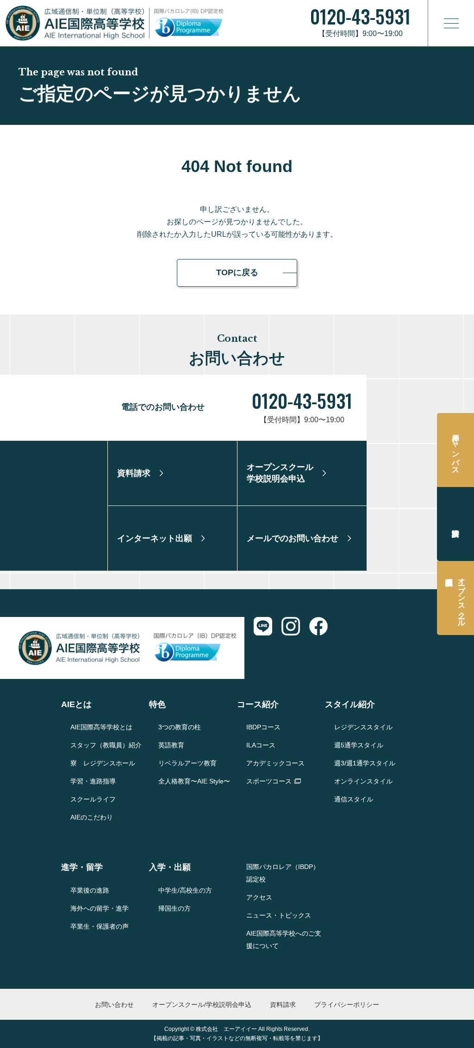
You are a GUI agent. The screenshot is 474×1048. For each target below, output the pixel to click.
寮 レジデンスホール (102, 763)
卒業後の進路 (89, 890)
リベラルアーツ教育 (187, 763)
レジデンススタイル (363, 727)
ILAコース (260, 745)
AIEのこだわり (91, 817)
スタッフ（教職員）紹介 (106, 745)
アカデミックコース (275, 763)
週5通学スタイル (358, 745)
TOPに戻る (237, 272)
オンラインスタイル (363, 781)
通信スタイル (353, 799)
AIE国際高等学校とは (101, 727)
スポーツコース (269, 781)
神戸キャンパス (456, 450)
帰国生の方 (174, 908)
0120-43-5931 (302, 400)
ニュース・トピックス (278, 915)
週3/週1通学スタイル (364, 763)
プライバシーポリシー (346, 1004)
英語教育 (171, 745)
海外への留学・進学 (99, 908)
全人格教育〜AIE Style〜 (194, 781)
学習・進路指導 (93, 781)
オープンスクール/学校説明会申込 (201, 1004)
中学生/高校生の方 (185, 890)
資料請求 (455, 524)
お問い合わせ (114, 1004)
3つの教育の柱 (179, 727)
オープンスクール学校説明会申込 (462, 598)
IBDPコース (263, 727)
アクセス (259, 897)
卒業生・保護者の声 (99, 926)
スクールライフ (93, 799)
